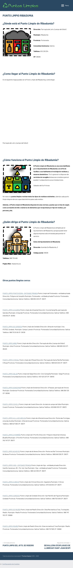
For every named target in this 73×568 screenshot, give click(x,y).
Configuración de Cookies (10, 564)
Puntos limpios (26, 556)
